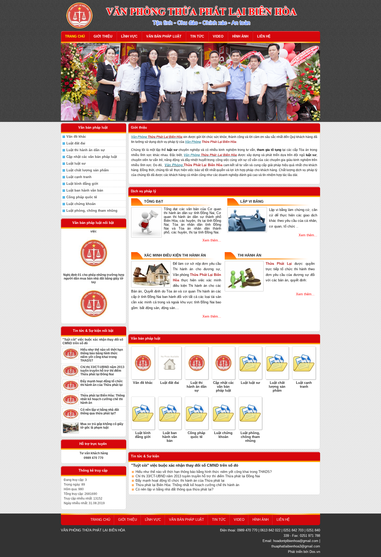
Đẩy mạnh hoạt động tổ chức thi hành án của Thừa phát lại (101, 383)
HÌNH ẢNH (240, 36)
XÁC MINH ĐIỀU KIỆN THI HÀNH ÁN (175, 255)
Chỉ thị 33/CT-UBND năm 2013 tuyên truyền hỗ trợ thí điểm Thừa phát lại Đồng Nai (102, 370)
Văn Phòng (174, 165)
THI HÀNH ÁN (249, 255)
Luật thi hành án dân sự (85, 150)
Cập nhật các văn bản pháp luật (91, 157)
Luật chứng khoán (81, 204)
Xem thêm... (211, 240)
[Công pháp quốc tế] (196, 413)
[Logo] (190, 15)
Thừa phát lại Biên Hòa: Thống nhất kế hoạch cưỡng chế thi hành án (102, 399)
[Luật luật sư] (250, 362)
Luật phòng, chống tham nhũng (91, 210)
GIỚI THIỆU (103, 36)
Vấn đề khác (76, 136)
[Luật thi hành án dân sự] (196, 362)
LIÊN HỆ (264, 36)
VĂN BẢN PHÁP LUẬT (163, 36)
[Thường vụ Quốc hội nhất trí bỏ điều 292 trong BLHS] (93, 296)
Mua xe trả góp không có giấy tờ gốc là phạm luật (101, 425)
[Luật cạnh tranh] (303, 362)
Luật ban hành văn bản (84, 190)
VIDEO (218, 36)
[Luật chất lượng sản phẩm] (277, 362)
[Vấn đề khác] (142, 362)
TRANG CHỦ (75, 36)
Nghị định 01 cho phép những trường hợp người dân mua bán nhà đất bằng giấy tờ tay (93, 270)
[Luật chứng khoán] (223, 413)
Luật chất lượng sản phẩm (87, 170)
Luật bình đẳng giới (82, 184)
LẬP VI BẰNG (252, 201)
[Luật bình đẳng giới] (142, 413)
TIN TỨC (197, 36)
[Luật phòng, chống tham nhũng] (250, 413)
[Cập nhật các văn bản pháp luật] (223, 362)
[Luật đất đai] (169, 362)
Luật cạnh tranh (78, 177)
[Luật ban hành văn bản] (169, 413)
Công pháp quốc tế (81, 197)
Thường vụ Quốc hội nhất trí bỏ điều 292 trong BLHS (93, 319)
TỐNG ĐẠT (153, 201)
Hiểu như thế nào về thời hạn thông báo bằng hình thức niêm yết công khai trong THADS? (101, 355)
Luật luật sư (76, 163)
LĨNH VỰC (129, 36)
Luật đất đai (75, 143)
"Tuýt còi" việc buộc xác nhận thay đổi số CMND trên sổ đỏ (92, 341)
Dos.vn (314, 552)
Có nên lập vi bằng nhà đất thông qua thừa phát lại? (99, 411)
